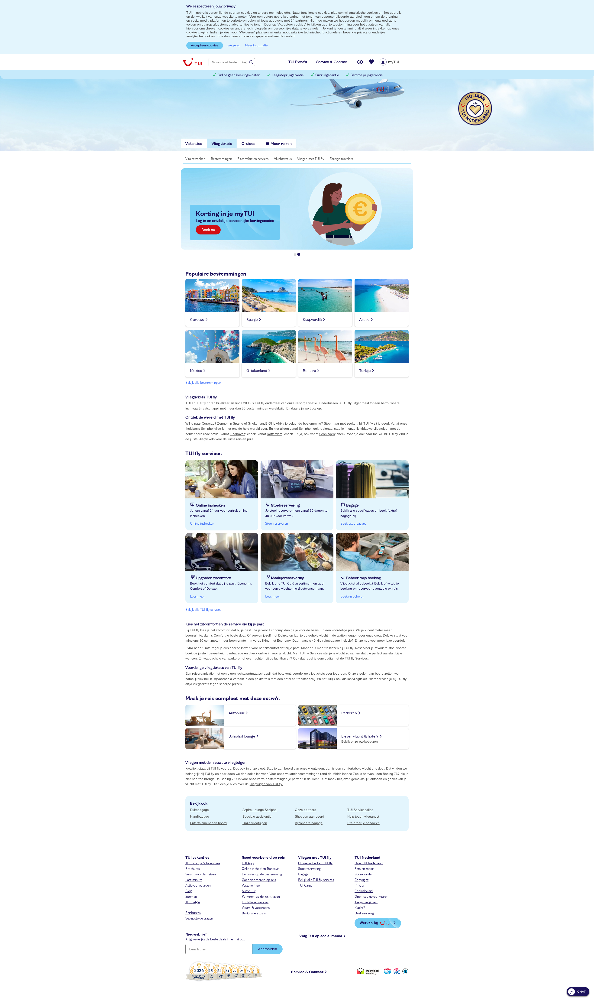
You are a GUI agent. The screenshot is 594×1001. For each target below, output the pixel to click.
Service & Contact (307, 972)
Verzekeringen (251, 885)
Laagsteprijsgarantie (288, 75)
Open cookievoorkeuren (371, 896)
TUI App (248, 863)
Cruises (248, 144)
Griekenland (257, 423)
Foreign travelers (341, 158)
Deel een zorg (364, 913)
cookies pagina (197, 32)
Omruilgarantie (327, 75)
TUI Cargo (305, 885)
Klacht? (360, 907)
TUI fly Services (356, 658)
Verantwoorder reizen (200, 874)
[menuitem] (395, 62)
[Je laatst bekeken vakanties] (360, 62)
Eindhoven (237, 434)
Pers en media (364, 868)
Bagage (303, 874)
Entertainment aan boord (208, 823)
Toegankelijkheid (366, 902)
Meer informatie (256, 45)
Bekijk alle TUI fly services (203, 609)
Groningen (327, 434)
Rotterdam (274, 434)
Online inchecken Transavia (260, 868)
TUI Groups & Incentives (202, 863)
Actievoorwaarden (198, 885)
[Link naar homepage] (192, 62)
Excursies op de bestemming (262, 874)
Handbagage (199, 816)
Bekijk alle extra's (254, 913)
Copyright (361, 880)
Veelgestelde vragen (199, 918)
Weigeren (234, 45)
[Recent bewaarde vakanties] (371, 62)
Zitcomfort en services (253, 158)
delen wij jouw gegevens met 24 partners (278, 20)
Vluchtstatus (283, 158)
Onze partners (305, 810)
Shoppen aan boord (309, 816)
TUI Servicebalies (360, 810)
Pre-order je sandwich (363, 823)
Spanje (238, 423)
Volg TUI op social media (320, 936)
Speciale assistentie (256, 816)
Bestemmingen (221, 158)
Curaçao (208, 423)
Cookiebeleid (364, 891)
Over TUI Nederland (369, 863)
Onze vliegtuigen (254, 823)
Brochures (192, 868)
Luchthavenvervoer (255, 902)
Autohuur (248, 891)
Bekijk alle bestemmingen (203, 382)
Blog (188, 891)
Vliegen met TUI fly (310, 158)
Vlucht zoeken (195, 158)
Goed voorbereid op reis (259, 880)
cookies (246, 12)
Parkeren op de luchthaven (261, 896)
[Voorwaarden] (396, 971)
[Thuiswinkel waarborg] (368, 971)
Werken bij (369, 922)
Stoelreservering (309, 868)
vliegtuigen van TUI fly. (266, 784)
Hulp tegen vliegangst (363, 816)
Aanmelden (267, 949)
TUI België (192, 902)
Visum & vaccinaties (256, 907)
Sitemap (191, 896)
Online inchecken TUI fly (315, 863)
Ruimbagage (199, 810)
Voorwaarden (364, 874)
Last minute (193, 880)
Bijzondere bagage (309, 823)
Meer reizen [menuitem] (281, 144)
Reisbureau (193, 912)
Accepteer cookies (204, 45)
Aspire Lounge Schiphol (259, 810)
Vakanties (193, 144)
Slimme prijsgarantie (367, 75)
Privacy (360, 885)
